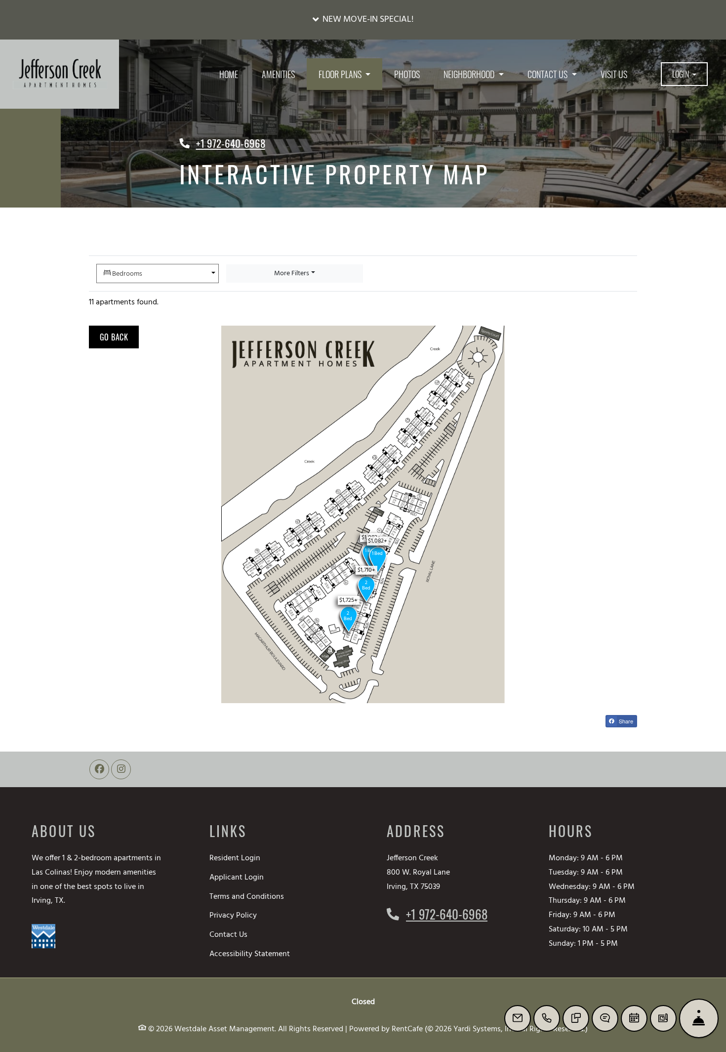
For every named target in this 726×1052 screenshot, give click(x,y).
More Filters (291, 273)
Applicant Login (236, 877)
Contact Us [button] (548, 74)
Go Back (119, 337)
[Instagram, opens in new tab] (121, 769)
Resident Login (234, 858)
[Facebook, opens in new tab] (99, 769)
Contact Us (228, 934)
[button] (363, 20)
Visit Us (614, 74)
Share (625, 721)
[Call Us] (546, 1018)
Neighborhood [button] (470, 74)
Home (228, 74)
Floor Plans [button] (341, 74)
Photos (407, 74)
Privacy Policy (233, 915)
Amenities (278, 74)
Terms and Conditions (246, 896)
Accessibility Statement (249, 954)
